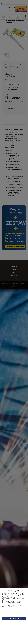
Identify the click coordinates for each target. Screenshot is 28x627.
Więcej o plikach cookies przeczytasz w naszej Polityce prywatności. (12, 606)
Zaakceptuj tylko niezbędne (14, 610)
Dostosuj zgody (14, 614)
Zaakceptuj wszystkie (14, 618)
